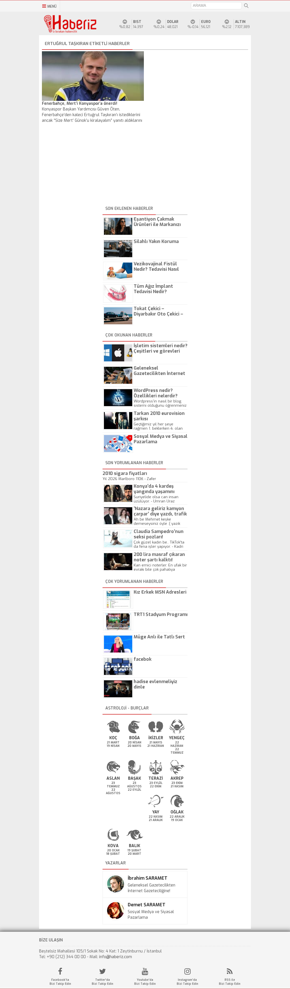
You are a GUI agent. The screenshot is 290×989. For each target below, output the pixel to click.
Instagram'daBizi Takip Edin (187, 982)
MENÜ (52, 6)
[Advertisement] (145, 164)
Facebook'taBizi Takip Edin (60, 982)
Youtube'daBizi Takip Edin (145, 982)
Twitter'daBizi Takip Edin (102, 982)
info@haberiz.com (115, 957)
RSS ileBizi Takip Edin (229, 982)
